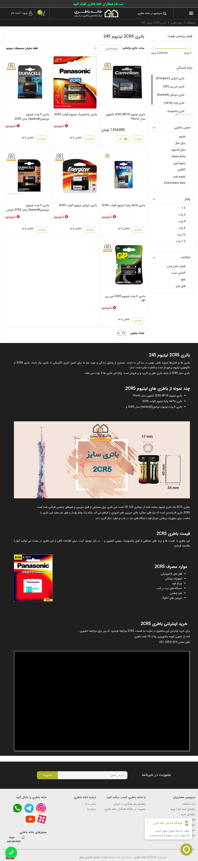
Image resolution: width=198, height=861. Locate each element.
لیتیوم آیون (179, 163)
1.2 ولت (181, 241)
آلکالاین (182, 170)
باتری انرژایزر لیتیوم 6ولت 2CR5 (78, 205)
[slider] (188, 48)
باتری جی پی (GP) (174, 86)
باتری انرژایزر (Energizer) (170, 78)
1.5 (184, 208)
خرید (120, 139)
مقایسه (138, 139)
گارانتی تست (178, 273)
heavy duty (179, 156)
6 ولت (182, 228)
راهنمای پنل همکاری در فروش (130, 804)
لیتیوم (182, 136)
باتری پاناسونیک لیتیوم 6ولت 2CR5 (75, 114)
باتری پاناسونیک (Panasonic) (178, 113)
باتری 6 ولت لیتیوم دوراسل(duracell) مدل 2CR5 (32, 116)
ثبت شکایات (188, 804)
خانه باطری (140, 857)
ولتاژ (187, 199)
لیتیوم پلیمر (179, 176)
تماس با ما (75, 137)
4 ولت (182, 221)
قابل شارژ (181, 286)
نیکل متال (180, 143)
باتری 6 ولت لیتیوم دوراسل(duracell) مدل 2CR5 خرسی (27, 207)
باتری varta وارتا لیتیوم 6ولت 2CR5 (123, 205)
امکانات (185, 257)
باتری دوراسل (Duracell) (171, 95)
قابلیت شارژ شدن (176, 266)
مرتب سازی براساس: (133, 48)
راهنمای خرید (188, 814)
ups (183, 280)
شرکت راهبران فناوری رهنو (93, 857)
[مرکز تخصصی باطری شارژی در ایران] (86, 13)
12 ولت (181, 235)
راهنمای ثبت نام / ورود (182, 809)
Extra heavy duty (175, 183)
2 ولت (182, 214)
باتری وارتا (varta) (174, 103)
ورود (24, 13)
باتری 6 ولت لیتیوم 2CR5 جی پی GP (125, 298)
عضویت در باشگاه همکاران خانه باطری (125, 809)
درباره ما (91, 809)
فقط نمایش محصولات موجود (22, 48)
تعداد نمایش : (136, 333)
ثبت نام (15, 13)
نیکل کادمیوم (179, 150)
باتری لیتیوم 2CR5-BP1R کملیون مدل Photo (125, 116)
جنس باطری (182, 127)
